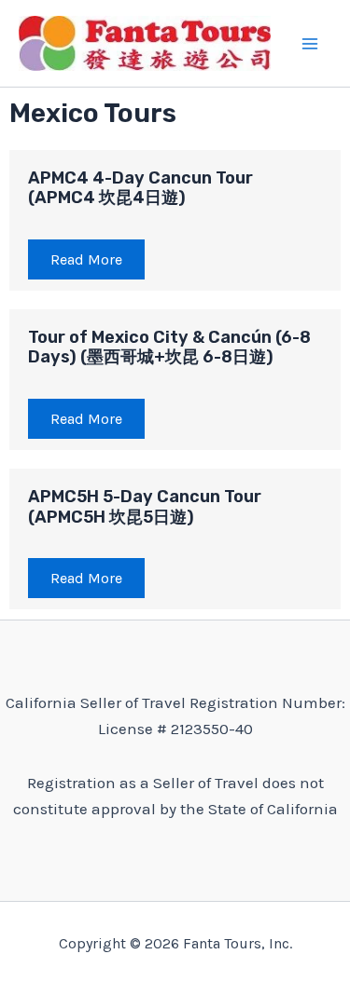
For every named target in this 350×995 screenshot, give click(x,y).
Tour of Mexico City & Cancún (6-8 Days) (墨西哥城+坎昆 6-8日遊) (169, 347)
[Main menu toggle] (310, 43)
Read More (86, 259)
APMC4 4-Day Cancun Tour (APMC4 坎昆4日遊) (140, 188)
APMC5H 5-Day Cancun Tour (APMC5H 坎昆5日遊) (144, 506)
